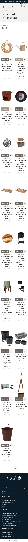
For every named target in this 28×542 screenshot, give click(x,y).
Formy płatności (6, 519)
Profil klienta (5, 504)
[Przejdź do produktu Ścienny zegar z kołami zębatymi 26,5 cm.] (7, 142)
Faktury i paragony (7, 502)
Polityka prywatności (8, 534)
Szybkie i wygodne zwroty (9, 525)
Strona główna (5, 10)
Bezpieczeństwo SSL (8, 536)
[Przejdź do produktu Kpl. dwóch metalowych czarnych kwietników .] (7, 386)
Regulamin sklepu (7, 532)
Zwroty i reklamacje (7, 523)
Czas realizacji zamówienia (9, 513)
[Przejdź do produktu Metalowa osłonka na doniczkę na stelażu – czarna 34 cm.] (21, 238)
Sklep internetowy (12, 540)
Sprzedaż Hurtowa (7, 517)
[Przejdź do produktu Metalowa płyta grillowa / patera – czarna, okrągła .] (21, 96)
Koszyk (4, 506)
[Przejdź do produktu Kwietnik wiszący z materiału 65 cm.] (21, 386)
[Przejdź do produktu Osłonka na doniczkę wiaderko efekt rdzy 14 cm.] (7, 432)
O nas (4, 491)
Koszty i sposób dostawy (9, 515)
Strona (11, 468)
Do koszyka (5, 59)
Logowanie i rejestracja (8, 500)
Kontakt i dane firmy (7, 494)
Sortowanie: (5, 25)
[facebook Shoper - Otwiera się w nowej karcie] (14, 483)
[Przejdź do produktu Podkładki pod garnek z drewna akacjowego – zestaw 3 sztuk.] (7, 46)
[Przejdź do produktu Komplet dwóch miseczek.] (21, 338)
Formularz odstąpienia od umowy (11, 521)
